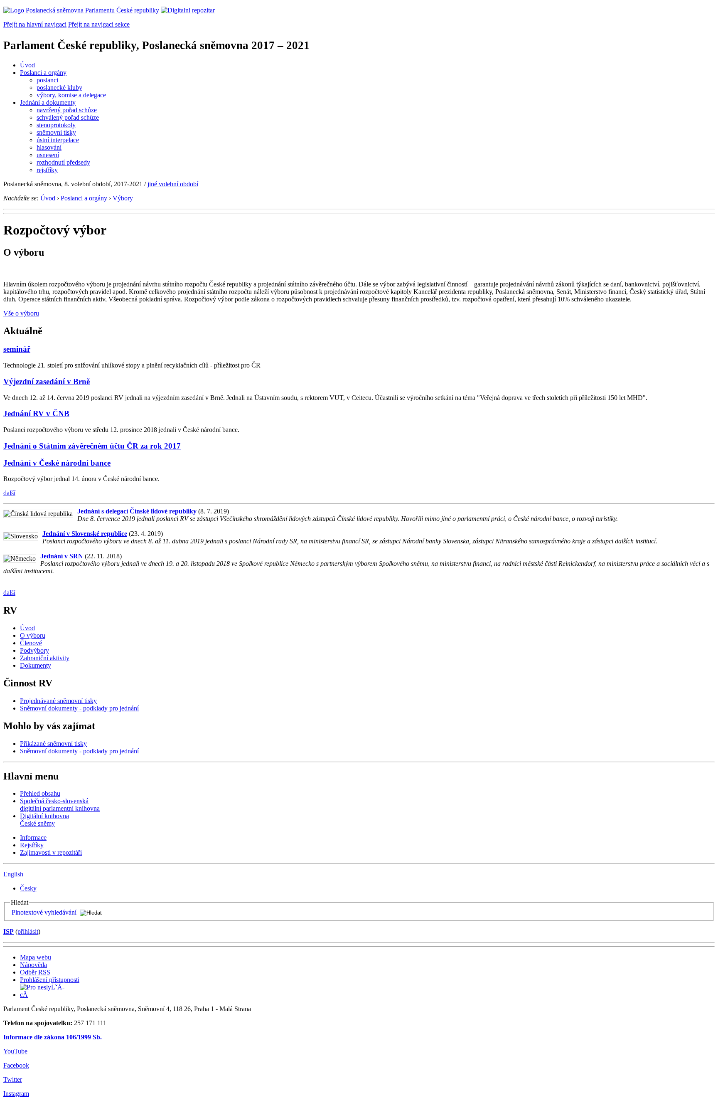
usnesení (48, 154)
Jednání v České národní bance (57, 463)
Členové (31, 642)
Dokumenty (35, 665)
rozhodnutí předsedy (63, 162)
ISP (8, 931)
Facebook (16, 1065)
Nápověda (33, 964)
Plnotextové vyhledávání (44, 912)
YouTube (15, 1051)
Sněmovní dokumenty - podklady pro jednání (79, 708)
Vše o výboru (21, 313)
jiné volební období (173, 183)
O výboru (32, 635)
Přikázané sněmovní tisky (53, 743)
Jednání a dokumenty (48, 102)
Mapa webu (35, 957)
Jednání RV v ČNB (36, 413)
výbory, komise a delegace (71, 95)
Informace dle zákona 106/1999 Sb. (52, 1037)
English (13, 874)
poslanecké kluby (59, 87)
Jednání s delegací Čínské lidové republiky (137, 511)
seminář (16, 349)
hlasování (49, 147)
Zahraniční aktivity (44, 657)
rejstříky (47, 169)
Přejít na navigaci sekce (99, 24)
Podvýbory (34, 650)
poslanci (47, 80)
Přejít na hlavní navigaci (34, 24)
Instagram (16, 1093)
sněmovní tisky (56, 132)
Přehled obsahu (40, 793)
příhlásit (27, 931)
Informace (33, 837)
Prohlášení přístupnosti (49, 979)
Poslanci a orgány (43, 72)
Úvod (27, 65)
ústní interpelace (58, 139)
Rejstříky (32, 845)
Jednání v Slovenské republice (84, 533)
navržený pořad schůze (67, 109)
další (9, 492)
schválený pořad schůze (68, 117)
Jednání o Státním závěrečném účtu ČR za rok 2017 (92, 446)
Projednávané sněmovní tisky (58, 700)
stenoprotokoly (56, 124)
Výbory (123, 198)
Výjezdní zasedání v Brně (46, 381)
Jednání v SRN (61, 556)
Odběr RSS (35, 972)
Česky (28, 888)
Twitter (12, 1079)
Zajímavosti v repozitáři (51, 852)
